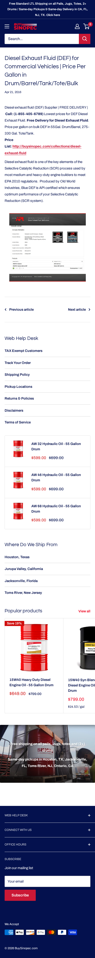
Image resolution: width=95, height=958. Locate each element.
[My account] (77, 26)
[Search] (84, 39)
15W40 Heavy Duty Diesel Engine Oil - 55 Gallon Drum (31, 682)
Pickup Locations (18, 386)
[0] (86, 26)
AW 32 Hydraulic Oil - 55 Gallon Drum (56, 446)
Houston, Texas (17, 557)
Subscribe (20, 895)
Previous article (21, 309)
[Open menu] (7, 26)
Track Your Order (18, 363)
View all (84, 611)
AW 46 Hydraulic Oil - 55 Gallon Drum (56, 477)
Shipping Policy (17, 374)
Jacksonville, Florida (21, 581)
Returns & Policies (19, 398)
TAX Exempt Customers (23, 351)
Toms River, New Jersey (23, 593)
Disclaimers (14, 410)
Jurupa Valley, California (24, 569)
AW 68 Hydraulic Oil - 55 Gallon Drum (56, 508)
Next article (77, 309)
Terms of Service (18, 422)
